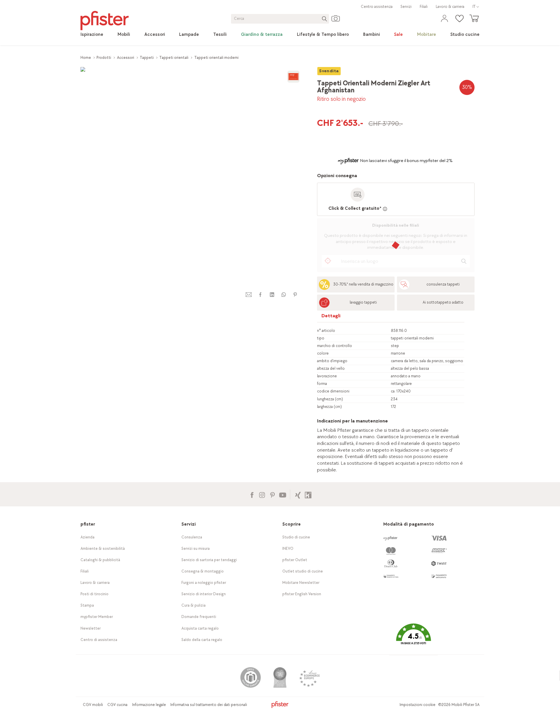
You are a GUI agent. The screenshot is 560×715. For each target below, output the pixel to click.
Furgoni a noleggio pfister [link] (203, 582)
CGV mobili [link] (93, 704)
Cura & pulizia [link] (193, 605)
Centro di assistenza (98, 639)
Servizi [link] (406, 6)
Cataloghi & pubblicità (100, 559)
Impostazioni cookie (417, 704)
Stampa (87, 605)
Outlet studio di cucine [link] (302, 571)
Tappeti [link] (147, 57)
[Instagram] (262, 494)
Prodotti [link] (104, 57)
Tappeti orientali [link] (173, 57)
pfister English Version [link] (301, 593)
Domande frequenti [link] (198, 616)
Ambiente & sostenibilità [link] (102, 548)
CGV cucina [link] (117, 704)
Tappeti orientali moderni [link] (216, 57)
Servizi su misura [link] (195, 548)
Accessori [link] (125, 57)
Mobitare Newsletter (300, 582)
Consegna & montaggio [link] (202, 571)
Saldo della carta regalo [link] (201, 639)
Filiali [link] (424, 6)
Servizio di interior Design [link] (203, 593)
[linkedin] (272, 294)
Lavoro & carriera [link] (450, 6)
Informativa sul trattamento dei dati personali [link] (208, 704)
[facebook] (260, 294)
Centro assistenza (377, 6)
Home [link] (85, 57)
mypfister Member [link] (96, 616)
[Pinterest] (272, 494)
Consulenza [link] (191, 537)
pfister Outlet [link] (294, 559)
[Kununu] (308, 494)
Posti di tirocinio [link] (94, 593)
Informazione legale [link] (149, 704)
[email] (249, 294)
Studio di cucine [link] (296, 537)
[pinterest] (295, 294)
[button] (413, 638)
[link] (91, 34)
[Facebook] (252, 494)
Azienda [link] (87, 537)
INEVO (287, 548)
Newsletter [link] (90, 628)
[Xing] (298, 494)
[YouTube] (282, 494)
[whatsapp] (283, 294)
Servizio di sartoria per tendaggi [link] (209, 559)
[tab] (331, 317)
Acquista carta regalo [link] (200, 628)
